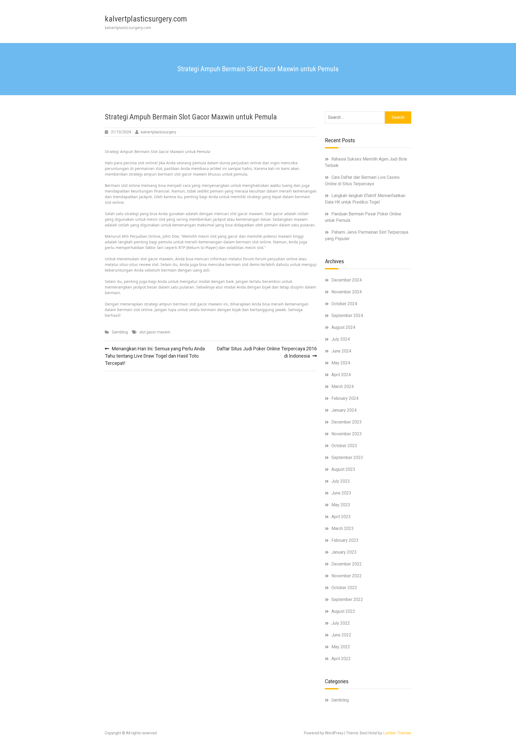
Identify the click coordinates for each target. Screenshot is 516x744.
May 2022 (340, 646)
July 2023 (340, 481)
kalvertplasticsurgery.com (146, 18)
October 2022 (344, 587)
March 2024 (342, 386)
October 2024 (344, 303)
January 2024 (344, 410)
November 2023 (346, 433)
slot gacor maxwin (154, 332)
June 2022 (341, 635)
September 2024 (347, 315)
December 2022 (346, 564)
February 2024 (345, 398)
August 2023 (343, 469)
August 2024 (343, 327)
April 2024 (341, 374)
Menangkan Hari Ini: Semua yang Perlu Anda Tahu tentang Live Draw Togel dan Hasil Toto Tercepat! (155, 356)
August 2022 (343, 611)
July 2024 (340, 339)
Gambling (120, 332)
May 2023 (340, 504)
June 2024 (341, 351)
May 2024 (340, 362)
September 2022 (347, 599)
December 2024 (346, 280)
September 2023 (347, 457)
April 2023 (341, 516)
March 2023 (342, 528)
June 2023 (341, 493)
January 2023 (344, 552)
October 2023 (344, 445)
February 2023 (345, 540)
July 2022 (340, 623)
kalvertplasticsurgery (158, 132)
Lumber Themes (397, 733)
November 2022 (346, 575)
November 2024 (346, 291)
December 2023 (346, 422)
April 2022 (341, 658)
